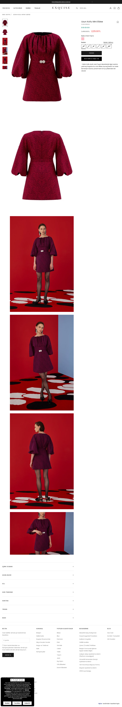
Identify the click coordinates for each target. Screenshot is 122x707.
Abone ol (8, 655)
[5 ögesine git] (5, 60)
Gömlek (59, 645)
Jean (58, 658)
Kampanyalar (40, 652)
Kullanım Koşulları (85, 639)
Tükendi (91, 53)
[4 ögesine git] (5, 51)
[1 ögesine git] (5, 23)
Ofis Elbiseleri (61, 664)
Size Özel (110, 633)
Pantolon (60, 639)
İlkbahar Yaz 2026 (61, 2)
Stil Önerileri (111, 639)
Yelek (58, 652)
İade (37, 649)
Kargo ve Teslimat (42, 645)
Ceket (59, 649)
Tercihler (17, 703)
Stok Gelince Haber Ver (91, 59)
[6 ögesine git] (5, 67)
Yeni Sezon (6, 8)
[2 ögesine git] (5, 32)
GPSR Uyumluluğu (85, 671)
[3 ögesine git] (5, 41)
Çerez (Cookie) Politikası (87, 645)
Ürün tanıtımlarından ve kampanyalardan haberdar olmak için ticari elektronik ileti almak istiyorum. (14, 647)
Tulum (59, 655)
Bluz (58, 636)
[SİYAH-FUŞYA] (82, 38)
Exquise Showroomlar (43, 639)
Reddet (7, 703)
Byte (100, 704)
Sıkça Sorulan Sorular (43, 642)
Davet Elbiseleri (62, 668)
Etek (58, 642)
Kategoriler (18, 8)
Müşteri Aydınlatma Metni (87, 668)
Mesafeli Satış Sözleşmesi (87, 633)
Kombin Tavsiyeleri (113, 636)
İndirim (28, 8)
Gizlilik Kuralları (84, 642)
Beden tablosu (108, 42)
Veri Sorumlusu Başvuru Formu (89, 665)
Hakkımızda (40, 636)
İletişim (38, 633)
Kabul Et (27, 703)
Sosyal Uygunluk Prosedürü (88, 636)
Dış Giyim (60, 661)
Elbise (59, 633)
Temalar (37, 8)
